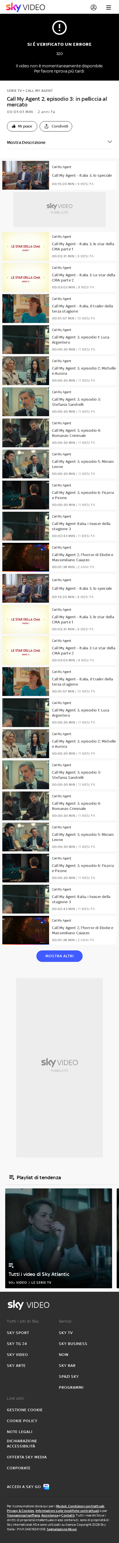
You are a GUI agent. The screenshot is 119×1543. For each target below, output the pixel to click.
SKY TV (66, 1333)
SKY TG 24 (17, 1344)
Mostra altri (59, 956)
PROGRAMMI (71, 1387)
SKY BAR (67, 1365)
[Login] (93, 7)
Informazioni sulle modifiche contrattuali (67, 1511)
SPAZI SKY (69, 1376)
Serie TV (14, 91)
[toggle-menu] (108, 7)
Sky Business (73, 1344)
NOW (64, 1354)
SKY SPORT (18, 1333)
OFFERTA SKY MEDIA (27, 1457)
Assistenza (49, 1515)
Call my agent (39, 91)
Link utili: (16, 1398)
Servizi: (66, 1321)
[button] (22, 126)
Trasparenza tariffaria (23, 1515)
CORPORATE (19, 1468)
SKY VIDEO (17, 1354)
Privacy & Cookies (20, 1511)
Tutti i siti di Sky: (23, 1321)
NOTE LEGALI (19, 1432)
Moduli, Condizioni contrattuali (80, 1506)
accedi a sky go (24, 1487)
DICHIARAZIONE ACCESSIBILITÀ (22, 1443)
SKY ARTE (16, 1365)
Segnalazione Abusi (62, 1529)
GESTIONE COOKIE (25, 1410)
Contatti (68, 1515)
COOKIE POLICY (22, 1421)
